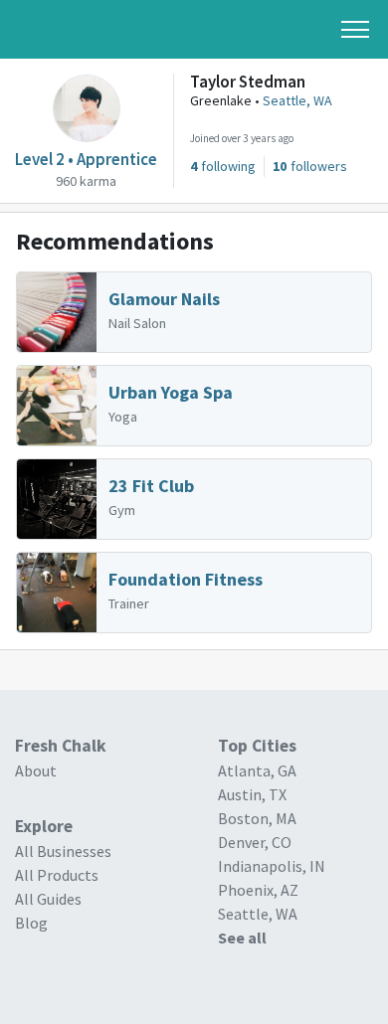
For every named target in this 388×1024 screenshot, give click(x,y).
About (36, 770)
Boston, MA (257, 818)
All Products (56, 875)
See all (242, 937)
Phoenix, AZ (258, 890)
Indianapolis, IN (271, 866)
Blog (31, 923)
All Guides (48, 899)
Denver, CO (254, 842)
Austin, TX (252, 794)
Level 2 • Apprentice (86, 159)
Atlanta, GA (257, 770)
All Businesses (63, 851)
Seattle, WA (297, 100)
